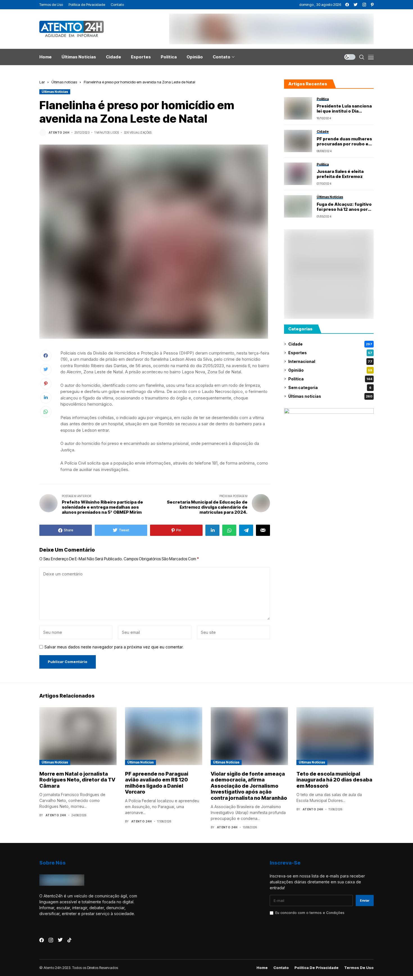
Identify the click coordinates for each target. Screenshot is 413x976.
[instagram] (364, 4)
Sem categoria (329, 387)
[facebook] (347, 4)
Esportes (330, 352)
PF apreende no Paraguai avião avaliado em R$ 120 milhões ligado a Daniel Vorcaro (156, 783)
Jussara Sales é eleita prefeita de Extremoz (340, 174)
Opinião (330, 370)
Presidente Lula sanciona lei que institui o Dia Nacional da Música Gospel (344, 109)
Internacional (330, 361)
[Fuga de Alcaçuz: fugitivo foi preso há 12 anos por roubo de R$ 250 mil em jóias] (298, 206)
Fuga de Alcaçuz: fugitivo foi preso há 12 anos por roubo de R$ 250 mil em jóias (344, 207)
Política (330, 378)
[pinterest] (372, 4)
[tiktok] (69, 940)
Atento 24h (59, 132)
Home (262, 968)
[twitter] (356, 4)
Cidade (330, 344)
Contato (281, 968)
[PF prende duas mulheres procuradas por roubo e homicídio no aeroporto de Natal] (298, 141)
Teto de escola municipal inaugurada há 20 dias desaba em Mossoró (334, 780)
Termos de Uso (359, 968)
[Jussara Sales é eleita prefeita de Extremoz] (298, 174)
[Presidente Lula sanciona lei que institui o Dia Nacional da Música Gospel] (298, 108)
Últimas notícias (64, 82)
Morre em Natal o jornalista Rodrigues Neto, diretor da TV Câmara (77, 780)
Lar (42, 82)
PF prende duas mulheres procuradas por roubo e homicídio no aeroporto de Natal (344, 141)
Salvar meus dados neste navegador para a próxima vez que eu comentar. (113, 647)
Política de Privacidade (316, 968)
